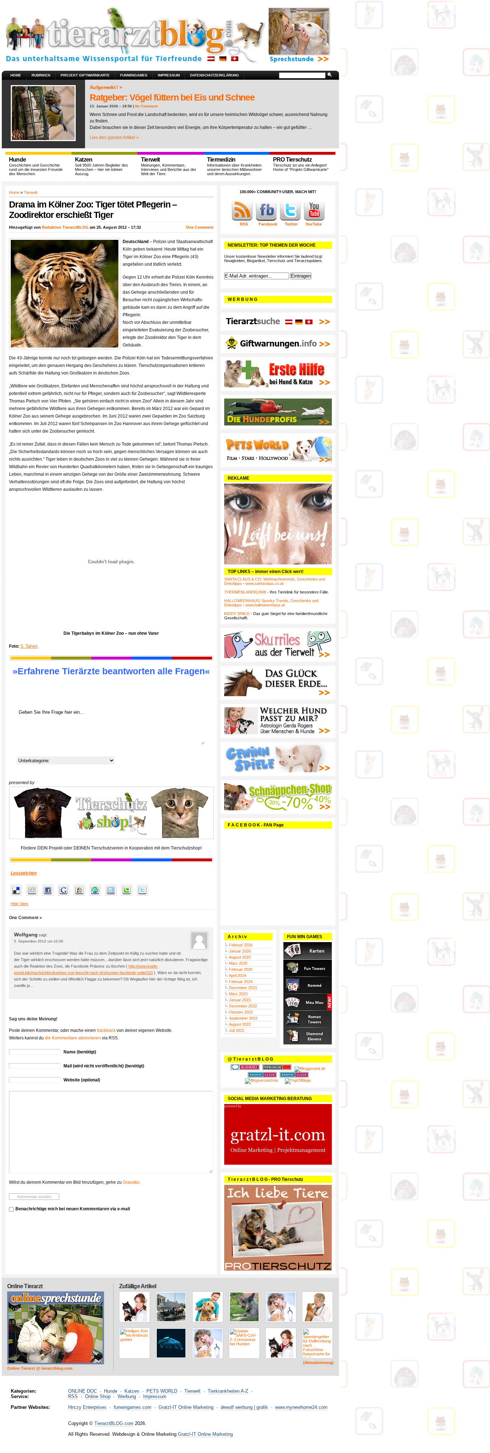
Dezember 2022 (243, 1006)
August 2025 (240, 957)
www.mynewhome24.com (301, 1407)
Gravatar (131, 1182)
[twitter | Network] (290, 220)
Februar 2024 (241, 981)
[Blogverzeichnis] (261, 1080)
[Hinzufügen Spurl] (112, 896)
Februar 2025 (241, 969)
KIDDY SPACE (237, 613)
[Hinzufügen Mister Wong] (81, 896)
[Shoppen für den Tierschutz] (111, 813)
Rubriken (41, 75)
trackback (106, 1030)
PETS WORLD (161, 1391)
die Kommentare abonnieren (73, 1037)
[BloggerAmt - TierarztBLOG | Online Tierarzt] (310, 1068)
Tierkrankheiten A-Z (228, 1391)
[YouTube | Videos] (314, 220)
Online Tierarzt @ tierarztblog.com (39, 1368)
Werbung (127, 1396)
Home (15, 75)
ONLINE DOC (82, 1391)
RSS (73, 1396)
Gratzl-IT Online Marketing (186, 1407)
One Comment (199, 227)
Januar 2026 (240, 951)
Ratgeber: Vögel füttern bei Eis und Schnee (172, 97)
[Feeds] (242, 220)
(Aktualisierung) (318, 1362)
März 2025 (238, 963)
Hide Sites (19, 904)
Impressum (169, 75)
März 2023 (238, 994)
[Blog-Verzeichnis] (245, 1068)
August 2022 (240, 1024)
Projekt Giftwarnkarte (85, 75)
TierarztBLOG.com (113, 1423)
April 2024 (237, 975)
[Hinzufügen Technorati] (128, 896)
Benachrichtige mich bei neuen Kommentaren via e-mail (72, 1208)
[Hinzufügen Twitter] (144, 896)
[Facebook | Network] (266, 220)
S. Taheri (29, 646)
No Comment (146, 106)
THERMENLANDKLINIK (245, 592)
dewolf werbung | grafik (244, 1407)
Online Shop (97, 1396)
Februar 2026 (241, 945)
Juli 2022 (236, 1030)
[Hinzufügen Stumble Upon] (97, 896)
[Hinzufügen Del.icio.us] (18, 896)
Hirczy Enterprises (87, 1407)
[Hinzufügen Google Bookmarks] (65, 896)
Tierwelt (30, 192)
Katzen (131, 1391)
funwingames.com (132, 1407)
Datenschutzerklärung (214, 75)
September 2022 (243, 1018)
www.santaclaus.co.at (264, 583)
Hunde (110, 1391)
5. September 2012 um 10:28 (38, 941)
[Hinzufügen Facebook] (49, 896)
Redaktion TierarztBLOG (65, 227)
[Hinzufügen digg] (34, 896)
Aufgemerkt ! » (106, 87)
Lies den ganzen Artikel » (114, 137)
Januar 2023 (240, 1000)
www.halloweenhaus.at (265, 605)
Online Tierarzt (24, 1286)
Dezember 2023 (243, 988)
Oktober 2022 (241, 1012)
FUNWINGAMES (133, 75)
